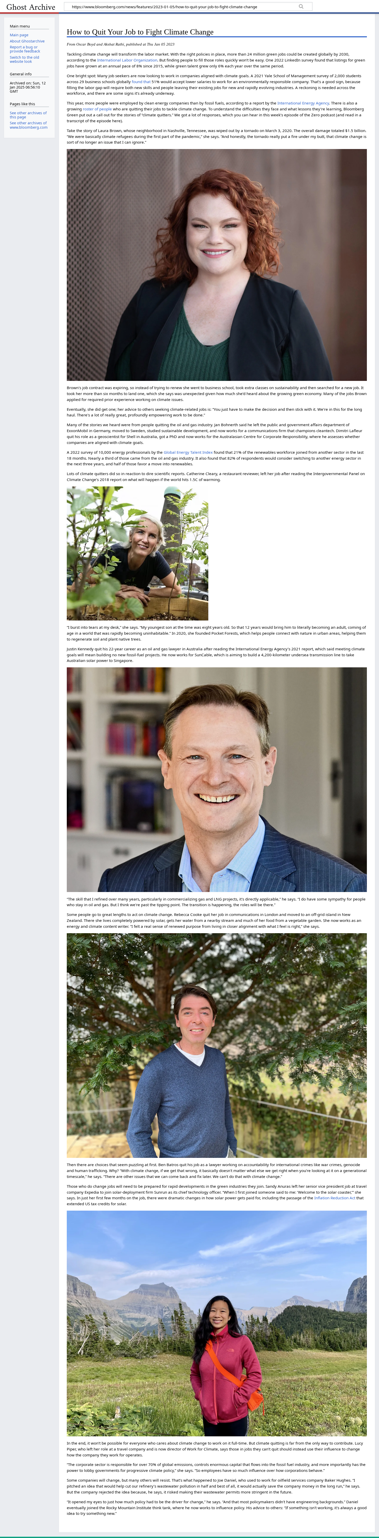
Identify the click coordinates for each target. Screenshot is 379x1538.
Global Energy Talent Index (188, 452)
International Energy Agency (303, 103)
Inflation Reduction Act (334, 1197)
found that (141, 81)
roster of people (97, 108)
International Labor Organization (127, 60)
